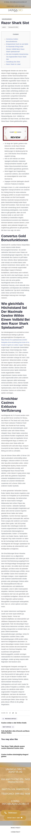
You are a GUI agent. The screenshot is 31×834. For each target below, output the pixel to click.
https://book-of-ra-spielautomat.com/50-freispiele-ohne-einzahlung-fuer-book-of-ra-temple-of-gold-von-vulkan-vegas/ (15, 342)
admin (4, 27)
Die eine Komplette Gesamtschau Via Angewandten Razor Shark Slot (17, 56)
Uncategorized (6, 19)
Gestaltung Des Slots (13, 62)
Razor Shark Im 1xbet (13, 64)
